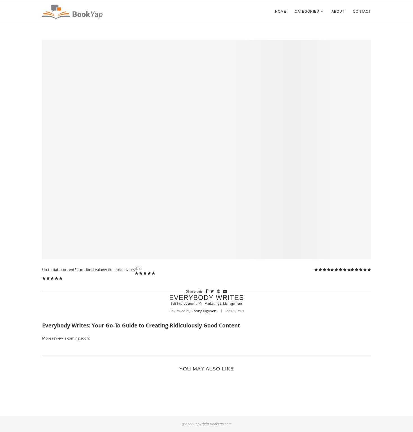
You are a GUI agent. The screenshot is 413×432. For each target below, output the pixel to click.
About (338, 11)
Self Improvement (184, 303)
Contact (362, 11)
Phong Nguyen (203, 310)
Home (280, 11)
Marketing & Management (223, 303)
